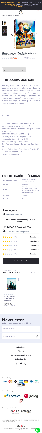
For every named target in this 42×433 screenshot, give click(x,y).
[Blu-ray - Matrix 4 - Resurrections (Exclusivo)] (11, 284)
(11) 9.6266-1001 (37, 430)
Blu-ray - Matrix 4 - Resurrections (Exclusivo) (11, 298)
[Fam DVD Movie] (21, 12)
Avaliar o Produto (21, 261)
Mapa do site (11, 421)
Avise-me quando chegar (15, 70)
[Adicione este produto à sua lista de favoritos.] (19, 279)
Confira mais (35, 273)
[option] (4, 23)
